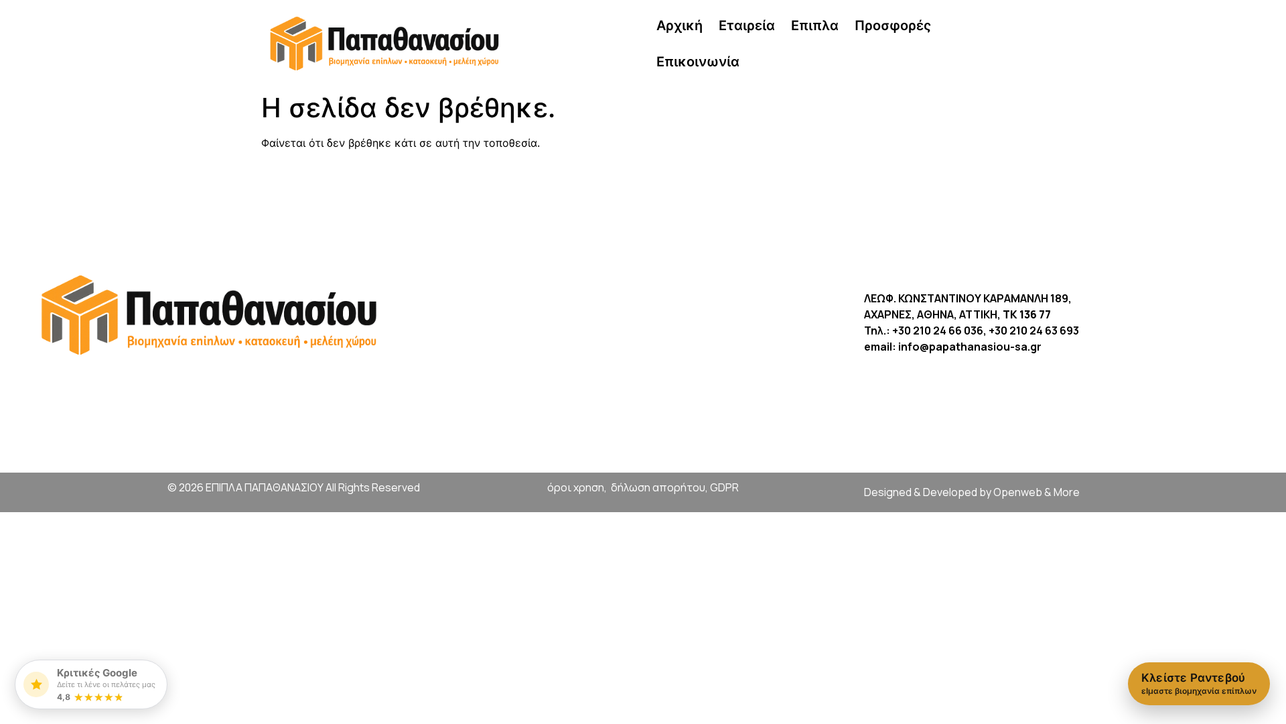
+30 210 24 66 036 (937, 330)
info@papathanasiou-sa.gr (970, 346)
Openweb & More (1036, 492)
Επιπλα (815, 25)
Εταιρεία (747, 25)
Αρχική (679, 25)
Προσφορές (893, 25)
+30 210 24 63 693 (1034, 330)
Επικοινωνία (697, 62)
